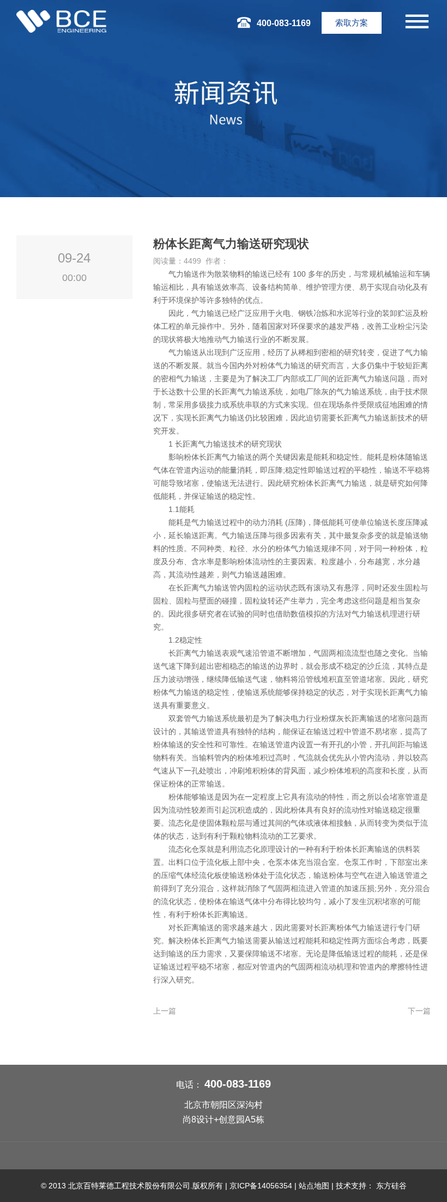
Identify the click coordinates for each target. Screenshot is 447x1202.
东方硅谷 (391, 1185)
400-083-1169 (237, 1084)
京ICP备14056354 (260, 1185)
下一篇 (419, 1010)
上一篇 (164, 1010)
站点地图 (314, 1185)
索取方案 (351, 22)
